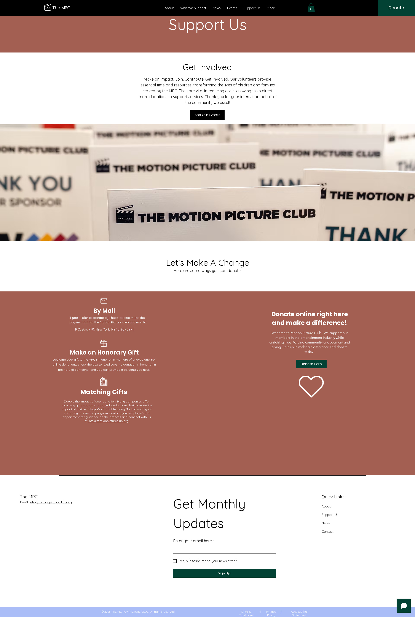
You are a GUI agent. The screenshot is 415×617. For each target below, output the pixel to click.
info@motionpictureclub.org (108, 421)
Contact (328, 532)
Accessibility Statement (299, 613)
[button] (311, 7)
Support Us (330, 515)
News (326, 523)
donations (69, 364)
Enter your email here (193, 540)
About (326, 506)
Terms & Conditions (246, 613)
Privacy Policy (271, 613)
